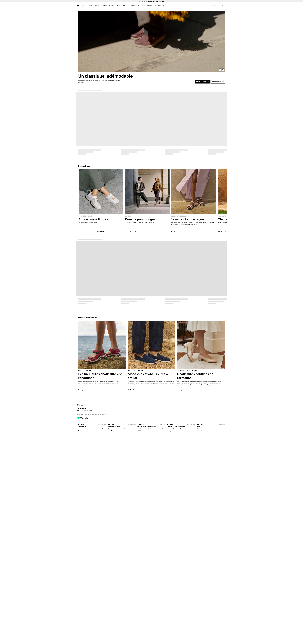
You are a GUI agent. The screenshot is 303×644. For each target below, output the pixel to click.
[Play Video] (151, 41)
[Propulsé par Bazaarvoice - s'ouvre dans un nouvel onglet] (217, 303)
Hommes (104, 5)
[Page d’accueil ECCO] (80, 5)
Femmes (97, 5)
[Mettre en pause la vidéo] (223, 69)
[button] (151, 41)
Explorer (149, 5)
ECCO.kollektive (159, 5)
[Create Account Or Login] (214, 5)
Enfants (111, 5)
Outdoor (118, 5)
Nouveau (89, 5)
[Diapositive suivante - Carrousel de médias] (225, 280)
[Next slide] (223, 90)
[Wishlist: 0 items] (222, 5)
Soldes (143, 5)
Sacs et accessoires (133, 5)
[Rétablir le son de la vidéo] (220, 69)
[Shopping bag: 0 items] (225, 5)
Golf (124, 5)
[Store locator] (218, 5)
